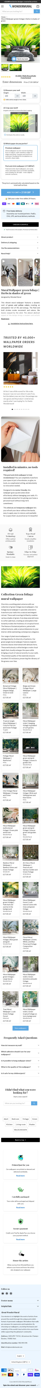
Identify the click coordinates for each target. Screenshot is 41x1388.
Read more (5, 319)
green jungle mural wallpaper (12, 642)
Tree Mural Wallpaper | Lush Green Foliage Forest (9, 1012)
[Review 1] (12, 409)
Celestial (25, 948)
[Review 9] (26, 409)
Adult (6, 1119)
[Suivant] (37, 370)
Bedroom (15, 1119)
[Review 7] (23, 409)
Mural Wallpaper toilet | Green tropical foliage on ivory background (30, 1012)
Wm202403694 (20, 1130)
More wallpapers (20, 1028)
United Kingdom (19, 1362)
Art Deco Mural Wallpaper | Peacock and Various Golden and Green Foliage (30, 867)
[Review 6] (21, 409)
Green (34, 1119)
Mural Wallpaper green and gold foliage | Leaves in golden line (30, 759)
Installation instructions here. (21, 323)
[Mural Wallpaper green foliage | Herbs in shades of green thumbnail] (5, 67)
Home (3, 17)
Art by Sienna (27, 874)
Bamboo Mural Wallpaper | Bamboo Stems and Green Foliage (10, 866)
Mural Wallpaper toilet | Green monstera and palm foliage (30, 977)
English (19, 1356)
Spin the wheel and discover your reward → (20, 1385)
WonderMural (15, 297)
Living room (21, 1124)
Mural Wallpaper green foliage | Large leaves (9, 976)
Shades (32, 1124)
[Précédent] (4, 370)
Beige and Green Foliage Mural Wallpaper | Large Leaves (29, 689)
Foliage (26, 1119)
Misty (4, 695)
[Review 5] (19, 409)
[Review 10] (28, 409)
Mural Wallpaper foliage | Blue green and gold (10, 939)
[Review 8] (25, 409)
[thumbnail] (15, 67)
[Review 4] (17, 409)
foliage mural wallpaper (10, 610)
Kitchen (9, 1124)
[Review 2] (14, 409)
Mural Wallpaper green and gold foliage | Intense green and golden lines (29, 830)
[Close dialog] (39, 1385)
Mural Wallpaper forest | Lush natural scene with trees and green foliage (30, 904)
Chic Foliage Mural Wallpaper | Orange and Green (10, 793)
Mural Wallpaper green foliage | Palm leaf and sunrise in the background (9, 904)
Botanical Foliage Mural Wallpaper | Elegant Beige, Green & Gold (10, 689)
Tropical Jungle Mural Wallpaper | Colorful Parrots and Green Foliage (10, 724)
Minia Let (6, 1018)
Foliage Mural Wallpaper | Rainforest (8, 758)
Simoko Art (6, 872)
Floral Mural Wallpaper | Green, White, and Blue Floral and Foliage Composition (30, 941)
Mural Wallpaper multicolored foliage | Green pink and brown (10, 829)
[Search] (37, 11)
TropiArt (5, 730)
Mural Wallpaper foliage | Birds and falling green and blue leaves (30, 794)
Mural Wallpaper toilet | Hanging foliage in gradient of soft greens (30, 724)
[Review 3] (15, 409)
